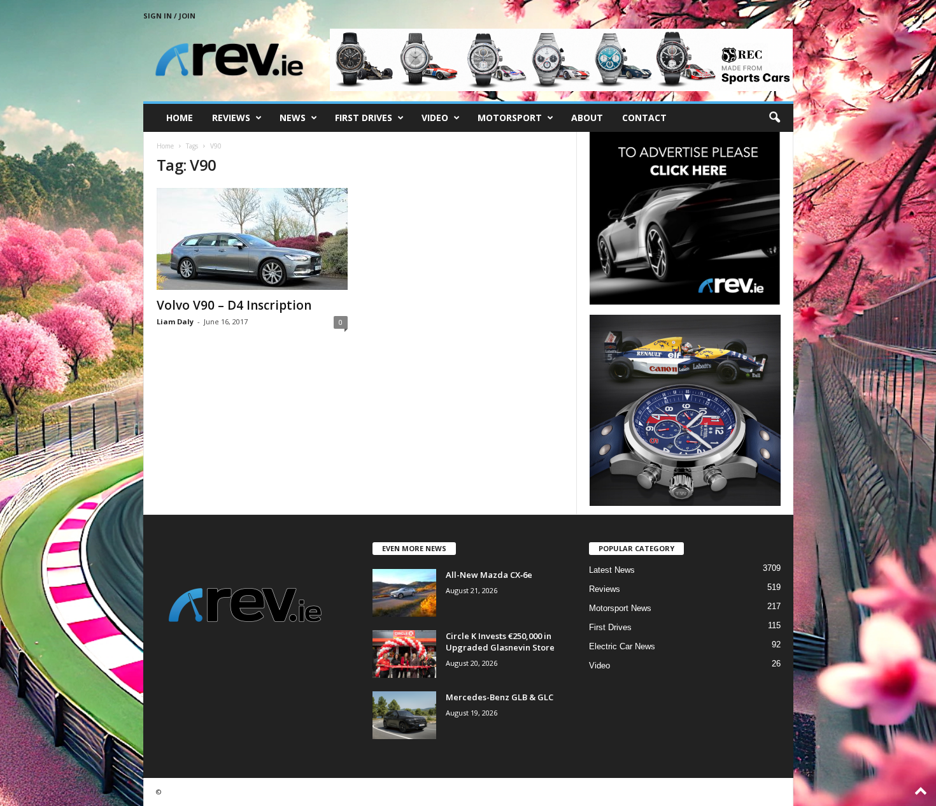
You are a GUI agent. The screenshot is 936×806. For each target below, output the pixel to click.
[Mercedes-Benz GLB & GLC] (404, 715)
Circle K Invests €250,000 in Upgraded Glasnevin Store (500, 641)
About (587, 118)
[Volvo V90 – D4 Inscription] (252, 239)
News (293, 118)
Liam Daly (175, 321)
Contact (644, 118)
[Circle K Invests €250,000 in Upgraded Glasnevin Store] (404, 654)
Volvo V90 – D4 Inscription (234, 305)
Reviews (231, 118)
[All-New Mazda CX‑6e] (404, 593)
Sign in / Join (169, 15)
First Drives (363, 118)
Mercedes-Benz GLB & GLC (499, 697)
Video (435, 118)
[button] (774, 118)
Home (179, 118)
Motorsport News (620, 608)
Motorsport (510, 118)
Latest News (612, 570)
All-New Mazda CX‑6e (489, 574)
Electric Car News (622, 646)
